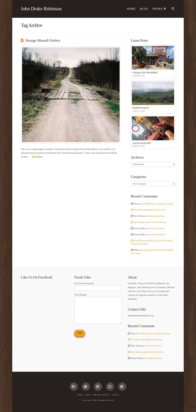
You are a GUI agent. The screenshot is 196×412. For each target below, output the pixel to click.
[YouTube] (110, 386)
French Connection (156, 216)
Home (80, 395)
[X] (86, 386)
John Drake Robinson (41, 8)
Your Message (80, 295)
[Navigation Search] (171, 9)
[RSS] (122, 386)
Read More (37, 157)
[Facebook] (74, 386)
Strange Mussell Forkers (42, 40)
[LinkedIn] (98, 386)
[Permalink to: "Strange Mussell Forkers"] (71, 94)
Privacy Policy (101, 395)
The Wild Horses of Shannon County (157, 204)
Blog (88, 395)
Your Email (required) (84, 283)
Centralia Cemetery (158, 222)
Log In (115, 395)
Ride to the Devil (158, 210)
